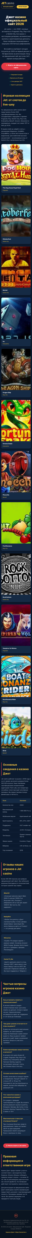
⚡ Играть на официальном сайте (16, 66)
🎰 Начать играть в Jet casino (16, 1145)
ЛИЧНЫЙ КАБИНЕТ (8, 6)
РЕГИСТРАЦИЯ (23, 6)
